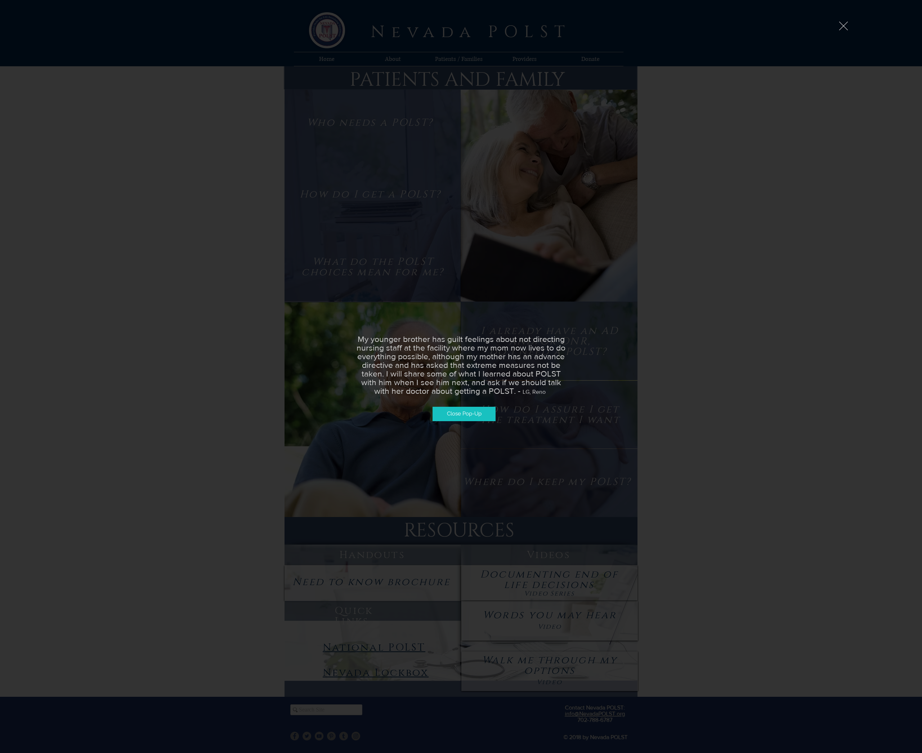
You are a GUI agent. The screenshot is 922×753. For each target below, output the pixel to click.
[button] (843, 26)
